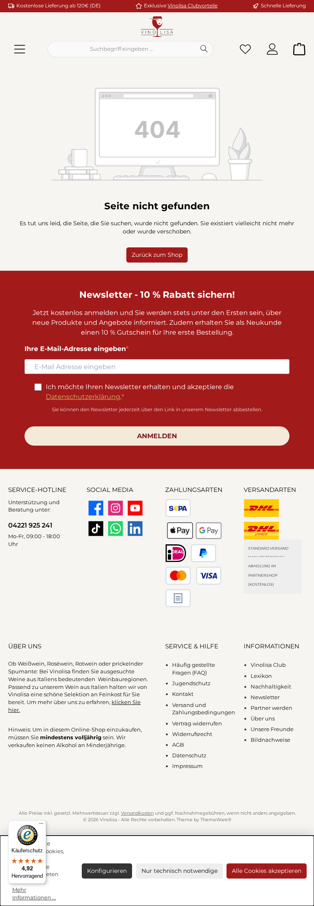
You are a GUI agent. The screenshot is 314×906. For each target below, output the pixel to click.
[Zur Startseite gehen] (157, 26)
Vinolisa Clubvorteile (193, 6)
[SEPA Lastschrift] (178, 508)
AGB (178, 745)
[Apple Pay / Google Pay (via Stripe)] (194, 530)
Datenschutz (189, 755)
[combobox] (121, 49)
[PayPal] (203, 553)
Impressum (187, 766)
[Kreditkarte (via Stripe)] (193, 575)
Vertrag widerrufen (197, 723)
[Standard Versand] (261, 508)
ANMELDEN (157, 436)
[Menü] (19, 49)
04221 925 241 (30, 525)
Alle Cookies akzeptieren (266, 870)
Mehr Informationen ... (34, 894)
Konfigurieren (107, 870)
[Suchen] (204, 49)
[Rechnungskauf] (178, 598)
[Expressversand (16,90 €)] (261, 530)
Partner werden (271, 708)
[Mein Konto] (272, 49)
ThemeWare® (215, 819)
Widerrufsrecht (192, 734)
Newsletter (265, 697)
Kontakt (182, 694)
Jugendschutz (191, 683)
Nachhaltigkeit (271, 687)
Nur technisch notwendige (179, 870)
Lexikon (261, 676)
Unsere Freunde (272, 729)
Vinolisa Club (268, 665)
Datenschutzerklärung (83, 397)
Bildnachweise (270, 740)
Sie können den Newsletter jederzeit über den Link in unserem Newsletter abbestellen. (157, 409)
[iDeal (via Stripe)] (175, 553)
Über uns (263, 719)
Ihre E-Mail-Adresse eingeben (75, 349)
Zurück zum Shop (157, 254)
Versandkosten (137, 813)
